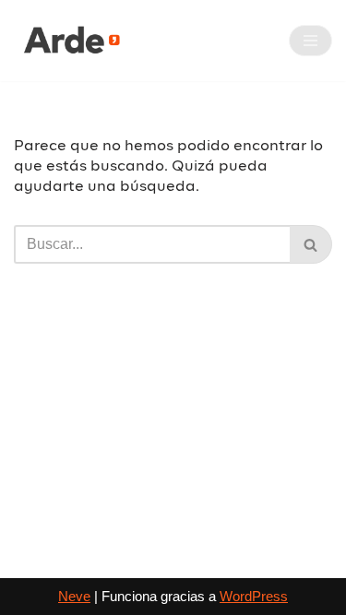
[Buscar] (311, 244)
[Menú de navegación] (310, 40)
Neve (74, 596)
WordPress (254, 596)
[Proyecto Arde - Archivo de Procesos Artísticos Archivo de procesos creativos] (69, 40)
